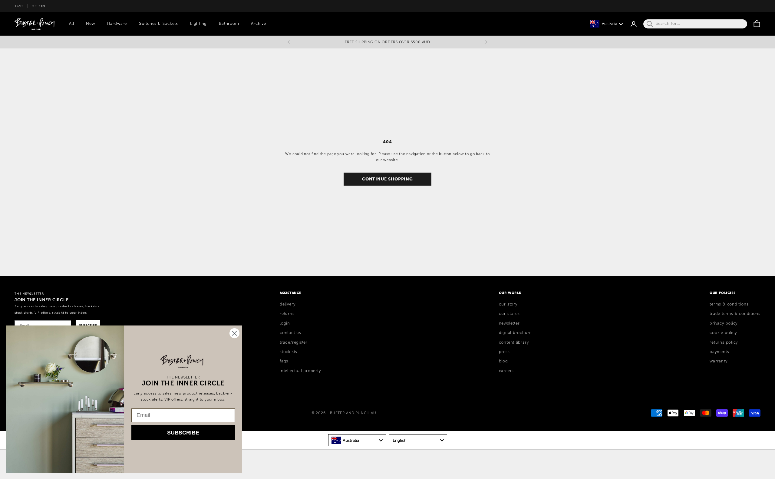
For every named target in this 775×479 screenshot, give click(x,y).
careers (506, 371)
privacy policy (723, 323)
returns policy (724, 342)
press (504, 352)
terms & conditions (729, 304)
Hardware (117, 23)
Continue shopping (387, 179)
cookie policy (723, 333)
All (71, 23)
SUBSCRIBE (183, 433)
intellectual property (300, 371)
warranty (718, 361)
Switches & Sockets (158, 23)
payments (719, 352)
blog (503, 361)
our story (508, 304)
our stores (509, 314)
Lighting (198, 23)
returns (287, 314)
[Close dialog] (234, 333)
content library (514, 342)
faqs (284, 361)
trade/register (294, 342)
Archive (258, 23)
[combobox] (357, 440)
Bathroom (229, 23)
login (285, 323)
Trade (19, 6)
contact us (290, 333)
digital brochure (515, 333)
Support (39, 6)
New (90, 23)
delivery (287, 304)
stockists (288, 352)
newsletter (509, 323)
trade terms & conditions (735, 314)
